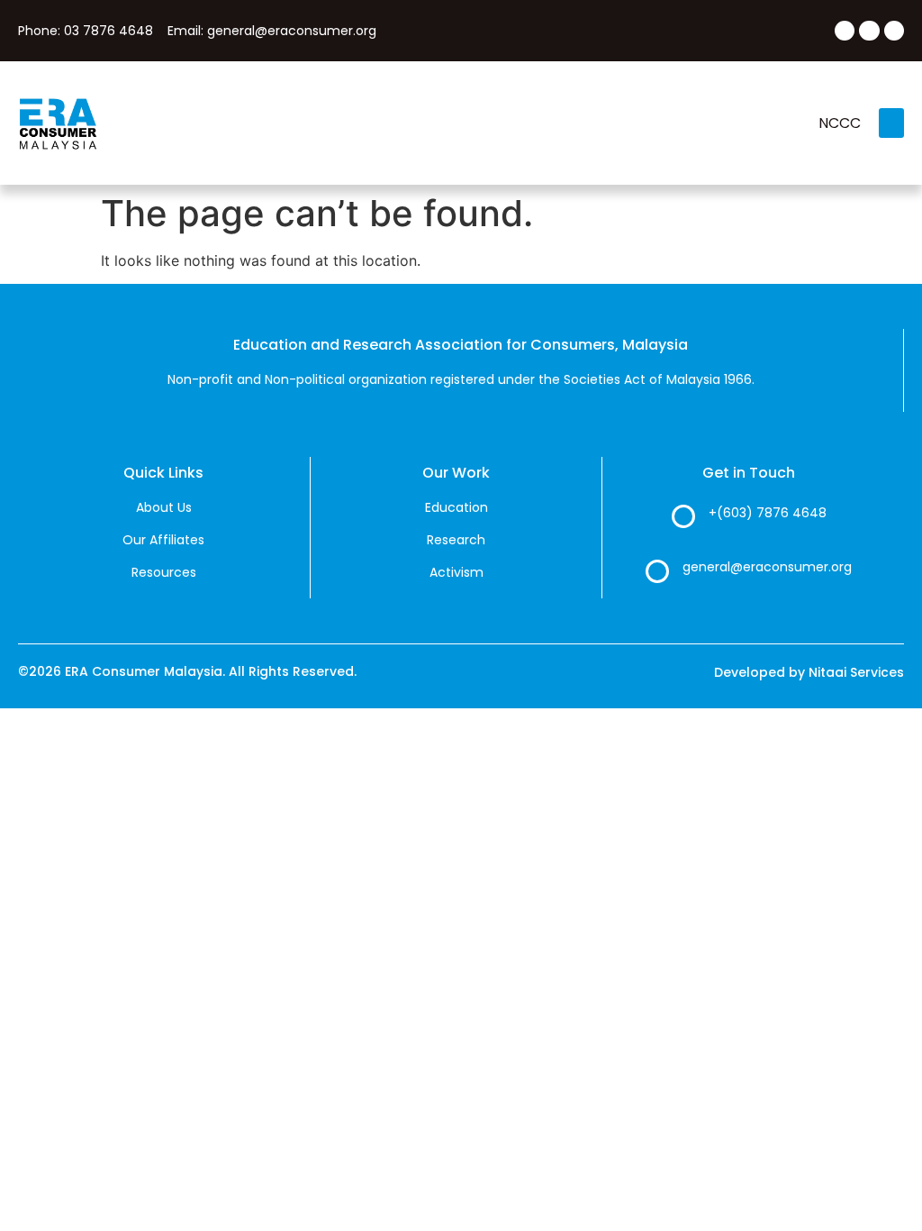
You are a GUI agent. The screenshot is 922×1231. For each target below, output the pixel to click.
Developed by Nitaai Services (809, 672)
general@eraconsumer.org (767, 567)
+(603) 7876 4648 (768, 513)
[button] (891, 123)
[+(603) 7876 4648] (683, 516)
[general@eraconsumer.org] (657, 571)
